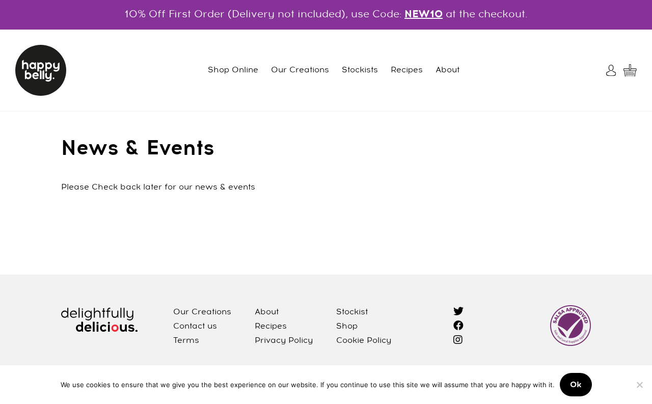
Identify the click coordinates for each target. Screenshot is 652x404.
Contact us (195, 326)
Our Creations (300, 70)
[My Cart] (630, 70)
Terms (186, 341)
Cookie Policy (363, 341)
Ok (576, 385)
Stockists (360, 70)
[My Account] (612, 70)
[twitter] (458, 312)
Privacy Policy (284, 341)
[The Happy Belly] (40, 70)
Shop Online (233, 70)
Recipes (407, 70)
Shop (347, 326)
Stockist (352, 312)
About (447, 70)
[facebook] (458, 326)
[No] (639, 385)
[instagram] (458, 341)
